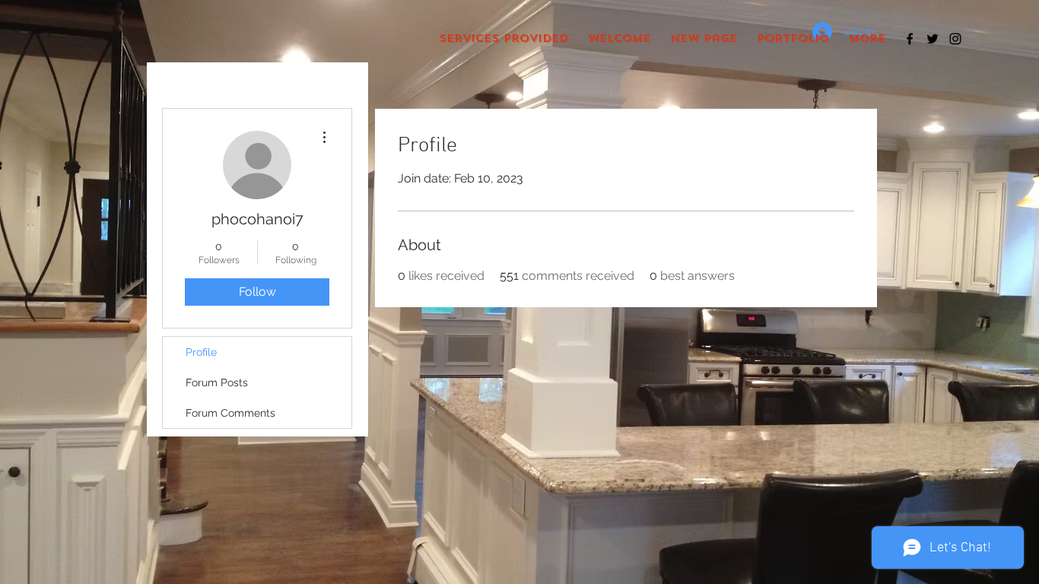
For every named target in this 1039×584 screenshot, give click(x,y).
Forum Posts (217, 382)
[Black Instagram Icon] (955, 38)
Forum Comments (230, 413)
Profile (201, 352)
